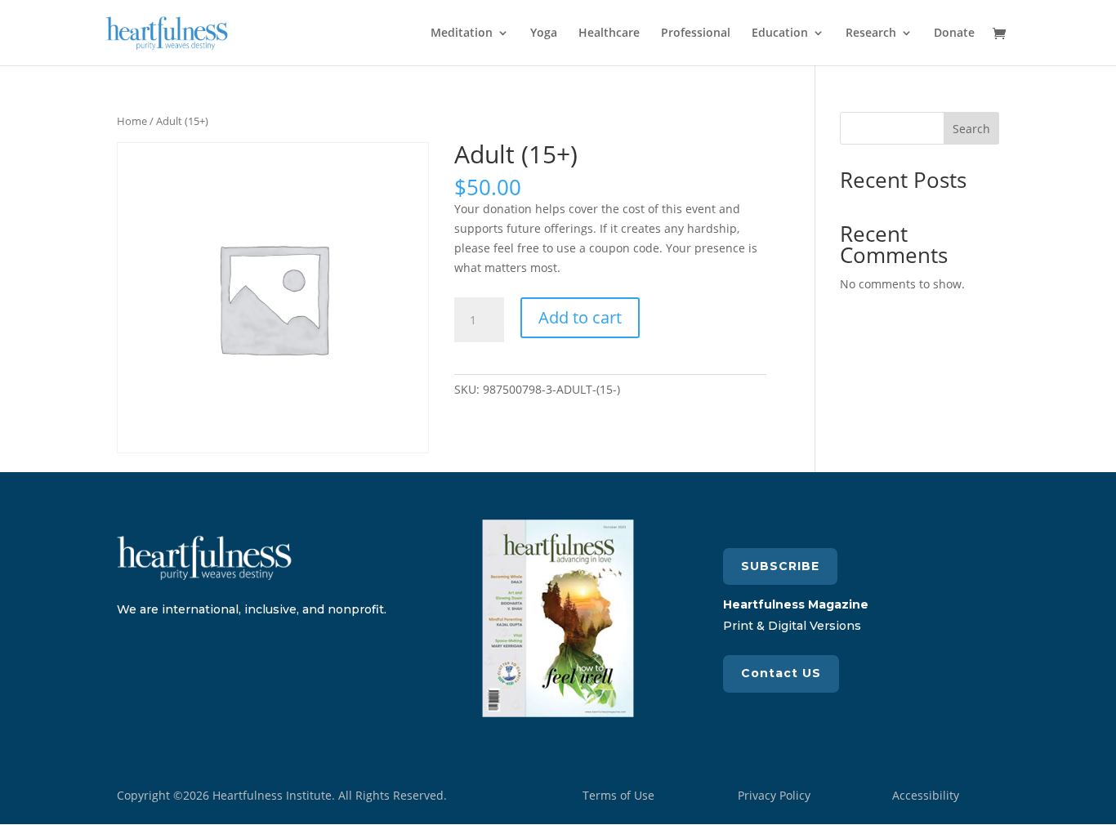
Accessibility (925, 795)
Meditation (462, 33)
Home (132, 121)
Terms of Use (618, 795)
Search (971, 128)
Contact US (781, 673)
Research (871, 33)
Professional (695, 33)
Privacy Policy (774, 795)
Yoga (543, 33)
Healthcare (609, 33)
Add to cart (580, 317)
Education (780, 33)
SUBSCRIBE (780, 566)
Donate (954, 33)
